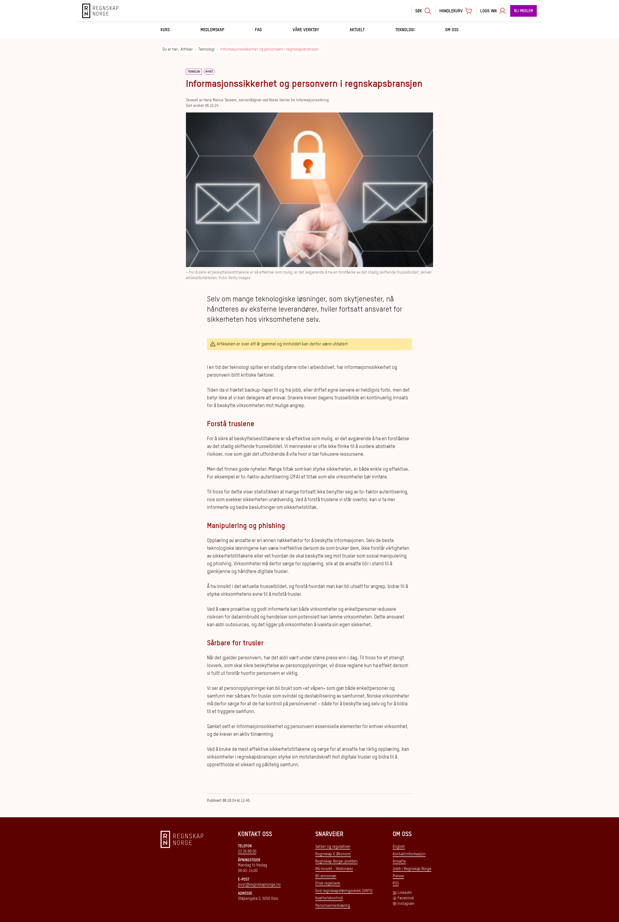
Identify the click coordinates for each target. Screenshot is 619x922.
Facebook (406, 898)
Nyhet (209, 71)
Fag (258, 30)
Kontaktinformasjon (409, 854)
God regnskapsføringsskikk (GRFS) (344, 891)
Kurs (165, 30)
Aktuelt (357, 30)
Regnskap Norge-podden (336, 861)
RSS (396, 883)
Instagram (406, 904)
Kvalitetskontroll (329, 898)
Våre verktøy (306, 30)
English (399, 847)
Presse (398, 876)
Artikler (187, 50)
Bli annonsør (325, 876)
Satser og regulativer (332, 847)
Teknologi (404, 30)
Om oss (451, 30)
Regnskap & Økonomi (333, 854)
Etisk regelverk (327, 883)
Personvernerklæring (332, 906)
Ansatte (399, 861)
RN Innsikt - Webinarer (334, 869)
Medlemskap (212, 30)
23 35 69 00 (247, 852)
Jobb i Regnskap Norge (412, 869)
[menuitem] (423, 11)
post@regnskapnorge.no (259, 885)
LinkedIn (405, 893)
